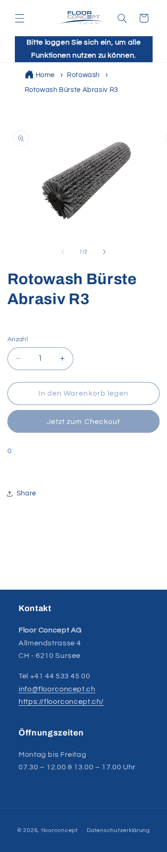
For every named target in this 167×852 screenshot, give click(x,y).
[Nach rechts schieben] (104, 251)
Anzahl (17, 339)
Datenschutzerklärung (118, 830)
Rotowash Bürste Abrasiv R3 (71, 89)
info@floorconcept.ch (57, 689)
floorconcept (59, 830)
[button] (19, 18)
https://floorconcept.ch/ (61, 701)
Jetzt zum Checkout (83, 421)
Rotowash (83, 75)
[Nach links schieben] (62, 251)
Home (45, 75)
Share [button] (26, 493)
